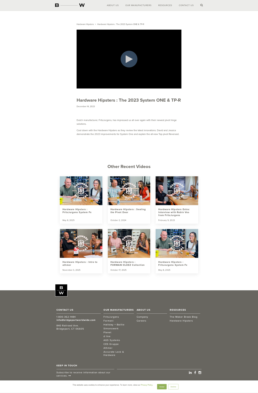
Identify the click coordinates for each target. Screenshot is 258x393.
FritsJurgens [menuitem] (111, 316)
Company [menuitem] (142, 316)
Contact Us (186, 5)
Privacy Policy (146, 384)
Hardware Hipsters (85, 24)
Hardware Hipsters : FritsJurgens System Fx (77, 211)
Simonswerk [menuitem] (111, 328)
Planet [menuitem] (107, 332)
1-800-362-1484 (66, 316)
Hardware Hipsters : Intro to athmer (79, 263)
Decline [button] (173, 386)
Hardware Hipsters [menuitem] (181, 320)
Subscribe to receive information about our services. (83, 374)
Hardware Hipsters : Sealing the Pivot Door (128, 211)
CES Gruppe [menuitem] (111, 344)
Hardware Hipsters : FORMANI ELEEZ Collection (127, 263)
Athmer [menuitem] (108, 348)
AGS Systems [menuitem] (111, 340)
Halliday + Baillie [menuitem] (113, 324)
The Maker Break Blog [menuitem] (183, 316)
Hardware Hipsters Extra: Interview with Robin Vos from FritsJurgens (174, 212)
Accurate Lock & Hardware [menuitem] (113, 353)
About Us (113, 5)
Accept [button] (161, 386)
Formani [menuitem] (108, 320)
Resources (165, 5)
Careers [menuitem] (141, 320)
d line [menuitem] (107, 336)
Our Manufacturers (138, 5)
